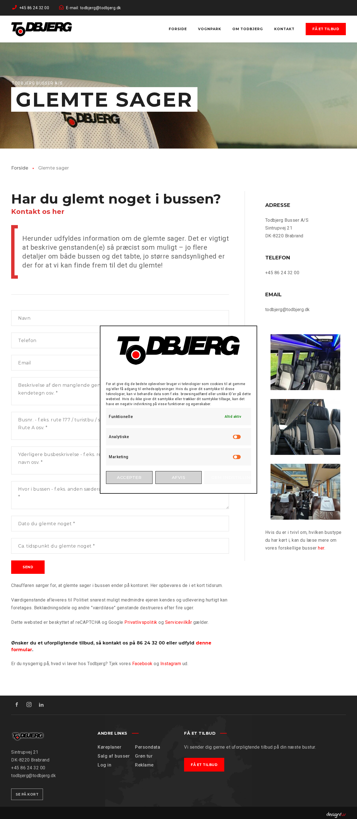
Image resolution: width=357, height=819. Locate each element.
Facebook (142, 663)
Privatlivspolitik (140, 622)
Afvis (178, 477)
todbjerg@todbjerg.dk (287, 309)
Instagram (170, 663)
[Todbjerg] (41, 29)
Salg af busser (114, 756)
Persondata (147, 747)
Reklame (144, 765)
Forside (19, 168)
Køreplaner (109, 747)
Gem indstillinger (231, 477)
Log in (104, 765)
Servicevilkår (178, 622)
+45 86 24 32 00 (282, 272)
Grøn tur (144, 756)
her (321, 548)
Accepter (129, 477)
